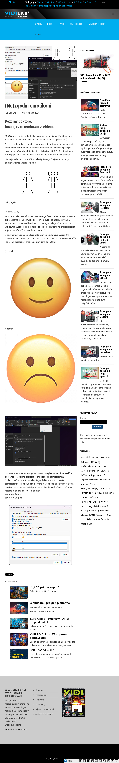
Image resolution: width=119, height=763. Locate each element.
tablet (107, 510)
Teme (63, 24)
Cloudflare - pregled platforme (50, 602)
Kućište (84, 475)
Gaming (96, 461)
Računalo (94, 497)
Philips (99, 493)
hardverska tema (88, 471)
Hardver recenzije (98, 24)
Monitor (84, 484)
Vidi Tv (39, 24)
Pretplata (39, 699)
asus (107, 457)
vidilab (87, 519)
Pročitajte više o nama (15, 729)
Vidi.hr (40, 2)
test (92, 515)
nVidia (92, 484)
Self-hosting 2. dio (42, 650)
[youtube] (14, 2)
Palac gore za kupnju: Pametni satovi (105, 238)
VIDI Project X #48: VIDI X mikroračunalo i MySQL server (95, 78)
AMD (88, 457)
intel (109, 471)
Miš (100, 479)
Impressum (40, 695)
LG (104, 475)
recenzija (90, 502)
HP (97, 471)
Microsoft (93, 479)
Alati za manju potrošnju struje (105, 129)
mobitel (106, 479)
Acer (83, 457)
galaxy (87, 462)
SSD (102, 510)
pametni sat (105, 488)
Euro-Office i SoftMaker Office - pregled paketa (50, 620)
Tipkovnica (101, 515)
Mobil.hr (51, 2)
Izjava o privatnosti (44, 709)
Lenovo (99, 475)
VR (99, 519)
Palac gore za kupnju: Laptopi (105, 275)
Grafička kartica (88, 466)
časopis (105, 519)
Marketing (40, 704)
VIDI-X (88, 2)
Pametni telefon (88, 493)
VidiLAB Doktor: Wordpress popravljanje (48, 636)
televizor (84, 515)
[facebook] (7, 2)
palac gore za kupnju (90, 488)
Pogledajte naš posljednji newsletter (56, 5)
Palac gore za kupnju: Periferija (105, 205)
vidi (82, 519)
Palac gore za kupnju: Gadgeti (105, 314)
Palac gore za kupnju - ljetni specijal (105, 372)
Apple (101, 457)
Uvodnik (109, 515)
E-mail (83, 418)
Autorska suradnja (44, 714)
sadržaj (104, 501)
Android (94, 457)
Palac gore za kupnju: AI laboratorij (106, 349)
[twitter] (10, 2)
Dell (82, 462)
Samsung (86, 506)
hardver (101, 466)
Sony (97, 510)
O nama (39, 690)
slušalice (97, 506)
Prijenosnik (108, 493)
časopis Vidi (86, 523)
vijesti (94, 519)
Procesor (85, 497)
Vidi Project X (78, 24)
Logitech (84, 479)
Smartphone (87, 510)
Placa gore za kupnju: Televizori (105, 169)
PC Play (78, 2)
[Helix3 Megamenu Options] (113, 14)
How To (51, 24)
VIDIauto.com (64, 2)
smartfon (106, 506)
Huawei (103, 471)
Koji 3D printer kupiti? (44, 587)
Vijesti (39, 34)
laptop (91, 475)
